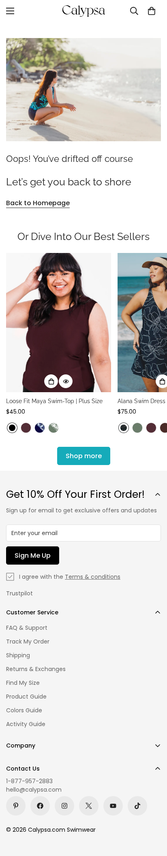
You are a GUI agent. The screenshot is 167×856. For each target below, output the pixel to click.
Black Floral (123, 428)
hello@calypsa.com (34, 790)
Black (12, 428)
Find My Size (23, 683)
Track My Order (27, 641)
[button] (151, 11)
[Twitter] (88, 806)
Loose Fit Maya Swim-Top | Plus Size (54, 401)
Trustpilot (19, 593)
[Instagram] (64, 806)
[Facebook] (40, 806)
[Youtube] (113, 806)
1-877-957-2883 (29, 781)
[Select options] (51, 381)
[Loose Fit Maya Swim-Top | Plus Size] (58, 323)
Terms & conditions (92, 577)
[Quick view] (66, 381)
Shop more (84, 456)
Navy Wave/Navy (40, 428)
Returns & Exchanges (36, 669)
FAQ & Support (26, 628)
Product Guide (26, 696)
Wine (26, 428)
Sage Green (137, 428)
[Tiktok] (137, 806)
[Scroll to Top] (152, 813)
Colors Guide (24, 710)
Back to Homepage (38, 203)
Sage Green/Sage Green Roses (53, 428)
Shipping (18, 655)
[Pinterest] (16, 806)
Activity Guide (25, 724)
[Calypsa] (83, 11)
